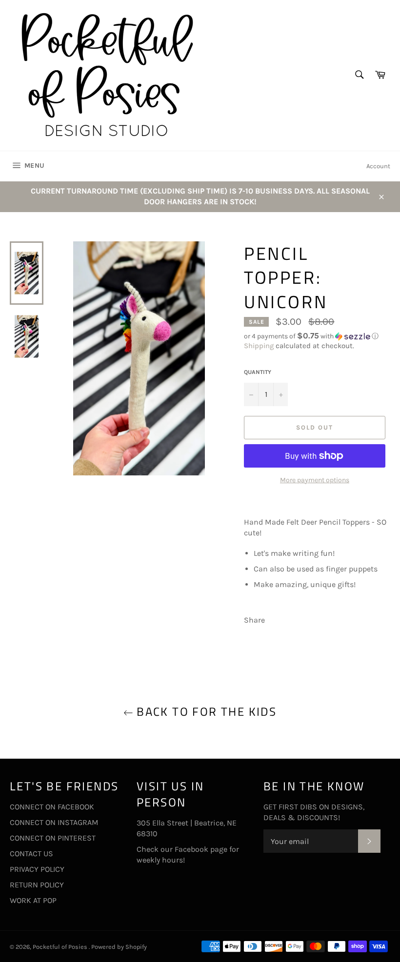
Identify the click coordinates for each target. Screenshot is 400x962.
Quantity (257, 372)
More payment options (314, 480)
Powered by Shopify (119, 946)
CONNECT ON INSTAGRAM (54, 822)
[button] (317, 336)
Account (378, 166)
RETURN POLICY (37, 884)
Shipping (259, 345)
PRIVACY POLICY (37, 869)
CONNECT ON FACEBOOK (52, 806)
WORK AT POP (33, 900)
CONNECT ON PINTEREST (53, 838)
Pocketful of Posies (61, 946)
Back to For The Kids (205, 712)
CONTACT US (31, 853)
